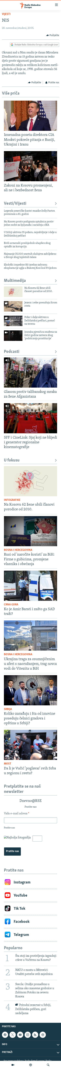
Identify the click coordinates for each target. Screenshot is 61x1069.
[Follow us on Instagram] (28, 1035)
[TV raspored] (43, 1035)
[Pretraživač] (48, 1065)
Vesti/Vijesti (15, 203)
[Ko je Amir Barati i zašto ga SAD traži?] (30, 586)
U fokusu (12, 460)
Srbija (8, 709)
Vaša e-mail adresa (16, 813)
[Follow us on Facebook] (5, 1035)
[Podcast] (30, 1065)
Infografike (12, 500)
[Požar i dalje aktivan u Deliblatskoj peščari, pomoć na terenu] (13, 321)
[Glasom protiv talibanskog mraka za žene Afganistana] (30, 372)
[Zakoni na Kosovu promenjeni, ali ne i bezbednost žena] (30, 166)
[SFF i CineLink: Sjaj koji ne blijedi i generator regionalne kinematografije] (30, 418)
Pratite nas (12, 851)
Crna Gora (11, 604)
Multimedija (15, 281)
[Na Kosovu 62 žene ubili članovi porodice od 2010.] (13, 291)
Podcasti (11, 352)
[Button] (52, 35)
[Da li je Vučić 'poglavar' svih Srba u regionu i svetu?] (30, 745)
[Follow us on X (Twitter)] (12, 1035)
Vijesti (6, 14)
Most (7, 763)
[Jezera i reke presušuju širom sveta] (13, 306)
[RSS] (35, 1035)
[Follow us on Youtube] (20, 1035)
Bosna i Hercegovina (18, 550)
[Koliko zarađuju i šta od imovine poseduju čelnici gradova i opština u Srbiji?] (30, 690)
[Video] (13, 1065)
